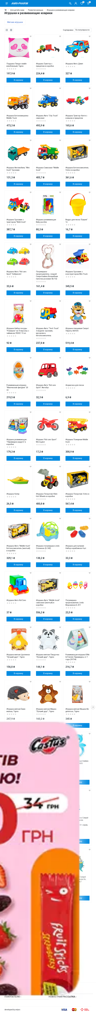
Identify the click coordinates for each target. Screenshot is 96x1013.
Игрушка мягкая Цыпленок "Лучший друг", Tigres (18, 655)
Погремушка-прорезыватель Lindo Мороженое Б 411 (75, 602)
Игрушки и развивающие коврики (60, 10)
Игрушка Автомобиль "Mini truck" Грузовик (18, 169)
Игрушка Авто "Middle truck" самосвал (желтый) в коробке (48, 602)
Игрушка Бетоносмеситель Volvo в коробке (77, 169)
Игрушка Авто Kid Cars (16, 600)
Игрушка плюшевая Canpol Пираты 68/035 (77, 329)
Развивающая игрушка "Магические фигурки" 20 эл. (17, 387)
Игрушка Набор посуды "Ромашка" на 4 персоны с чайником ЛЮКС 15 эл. (17, 330)
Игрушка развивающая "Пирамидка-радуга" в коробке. (16, 441)
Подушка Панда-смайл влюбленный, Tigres (16, 65)
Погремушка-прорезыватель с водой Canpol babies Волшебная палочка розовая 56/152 (47, 275)
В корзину (18, 80)
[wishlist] (30, 36)
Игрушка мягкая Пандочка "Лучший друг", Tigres (47, 655)
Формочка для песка (75, 385)
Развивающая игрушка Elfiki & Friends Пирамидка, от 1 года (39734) (77, 657)
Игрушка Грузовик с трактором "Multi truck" (16, 220)
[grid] (6, 30)
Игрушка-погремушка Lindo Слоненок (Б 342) (48, 547)
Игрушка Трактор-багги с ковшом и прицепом (76, 117)
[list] (11, 30)
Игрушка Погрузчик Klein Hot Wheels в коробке (46, 495)
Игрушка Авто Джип (74, 64)
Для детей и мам (17, 10)
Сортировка (68, 30)
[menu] (6, 3)
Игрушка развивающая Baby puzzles (46, 220)
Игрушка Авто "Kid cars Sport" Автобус (46, 386)
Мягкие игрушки (15, 22)
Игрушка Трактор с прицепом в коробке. (45, 65)
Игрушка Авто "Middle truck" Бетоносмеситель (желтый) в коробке (18, 548)
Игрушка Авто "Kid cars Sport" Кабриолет (16, 272)
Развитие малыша (35, 10)
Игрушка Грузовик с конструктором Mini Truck (77, 272)
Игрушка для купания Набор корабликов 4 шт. (76, 547)
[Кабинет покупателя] (76, 3)
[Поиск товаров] (70, 3)
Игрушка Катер (12, 494)
